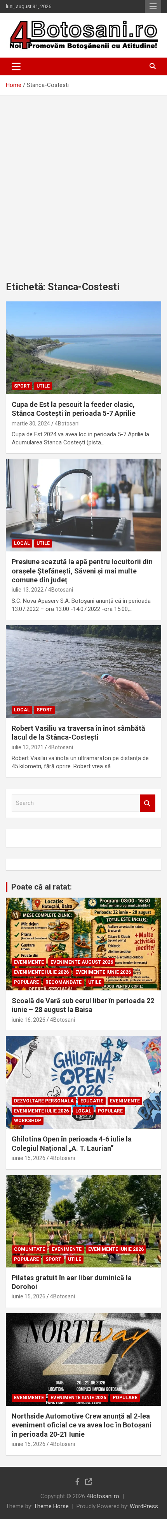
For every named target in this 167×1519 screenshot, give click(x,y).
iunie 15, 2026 (28, 1158)
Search (147, 803)
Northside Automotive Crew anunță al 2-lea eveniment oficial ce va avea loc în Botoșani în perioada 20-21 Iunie (81, 1425)
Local (22, 543)
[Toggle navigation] (16, 66)
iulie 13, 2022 (27, 590)
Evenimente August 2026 (81, 962)
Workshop (27, 1120)
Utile (43, 386)
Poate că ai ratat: (41, 886)
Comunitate (29, 1249)
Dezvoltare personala (44, 1101)
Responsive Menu (153, 6)
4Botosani (67, 423)
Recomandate (63, 982)
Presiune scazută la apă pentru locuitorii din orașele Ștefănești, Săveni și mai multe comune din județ (82, 571)
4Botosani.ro (103, 1496)
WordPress (144, 1506)
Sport (22, 386)
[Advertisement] (83, 182)
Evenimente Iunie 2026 (103, 972)
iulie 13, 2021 (27, 747)
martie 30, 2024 (31, 423)
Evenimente (29, 962)
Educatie (91, 1101)
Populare (26, 982)
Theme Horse (51, 1506)
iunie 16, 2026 (28, 1020)
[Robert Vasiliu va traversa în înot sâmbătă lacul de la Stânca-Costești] (83, 671)
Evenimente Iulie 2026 (41, 972)
